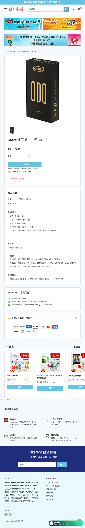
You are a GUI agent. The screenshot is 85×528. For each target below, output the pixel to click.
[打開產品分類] (5, 9)
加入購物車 (25, 164)
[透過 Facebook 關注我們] (6, 514)
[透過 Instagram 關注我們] (10, 514)
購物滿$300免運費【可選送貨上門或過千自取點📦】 (42, 2)
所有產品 (12, 52)
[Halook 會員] (74, 9)
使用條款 (49, 499)
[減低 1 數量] (15, 156)
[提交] (66, 9)
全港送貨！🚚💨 (52, 482)
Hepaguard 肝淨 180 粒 (15, 376)
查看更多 (77, 347)
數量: (10, 156)
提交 (62, 465)
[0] (78, 9)
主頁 (5, 52)
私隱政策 (49, 496)
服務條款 (49, 493)
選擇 (19, 387)
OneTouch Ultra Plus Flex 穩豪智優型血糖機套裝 (49, 377)
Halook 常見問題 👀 (53, 486)
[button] (17, 178)
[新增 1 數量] (27, 156)
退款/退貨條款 (51, 489)
